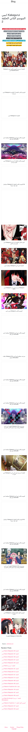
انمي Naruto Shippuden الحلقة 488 (10, 680)
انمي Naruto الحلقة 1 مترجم (8, 665)
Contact (12, 727)
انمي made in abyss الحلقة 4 (14, 36)
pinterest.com (10, 644)
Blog (13, 1)
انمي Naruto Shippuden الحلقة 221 (10, 674)
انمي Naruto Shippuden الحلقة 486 (10, 695)
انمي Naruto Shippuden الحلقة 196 (10, 689)
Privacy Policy (20, 727)
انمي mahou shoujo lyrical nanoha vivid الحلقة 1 (14, 29)
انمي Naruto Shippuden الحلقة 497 (10, 654)
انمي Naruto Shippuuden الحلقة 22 (10, 671)
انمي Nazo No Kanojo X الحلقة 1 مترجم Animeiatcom (11, 699)
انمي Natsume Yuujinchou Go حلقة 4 (11, 686)
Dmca (6, 727)
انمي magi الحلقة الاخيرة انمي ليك (14, 43)
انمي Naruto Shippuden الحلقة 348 (10, 709)
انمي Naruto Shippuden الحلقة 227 (10, 659)
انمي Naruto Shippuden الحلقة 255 (10, 651)
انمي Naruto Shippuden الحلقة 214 (10, 677)
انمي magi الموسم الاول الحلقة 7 (14, 45)
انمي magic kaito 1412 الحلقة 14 (14, 38)
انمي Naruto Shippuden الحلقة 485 (10, 683)
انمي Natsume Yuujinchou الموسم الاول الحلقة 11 (14, 703)
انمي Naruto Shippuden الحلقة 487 (10, 692)
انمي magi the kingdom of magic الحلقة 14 (14, 31)
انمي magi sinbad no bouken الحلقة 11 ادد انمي (14, 40)
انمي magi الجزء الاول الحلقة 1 (14, 33)
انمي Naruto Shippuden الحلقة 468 (10, 657)
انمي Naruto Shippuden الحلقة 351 (10, 668)
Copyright (14, 729)
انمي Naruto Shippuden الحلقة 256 (10, 662)
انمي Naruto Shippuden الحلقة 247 (10, 706)
